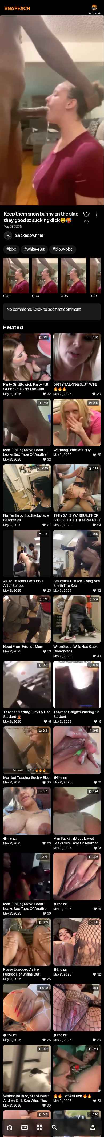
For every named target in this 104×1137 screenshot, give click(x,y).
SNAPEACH (17, 8)
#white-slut (34, 249)
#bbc (11, 249)
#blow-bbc (63, 249)
